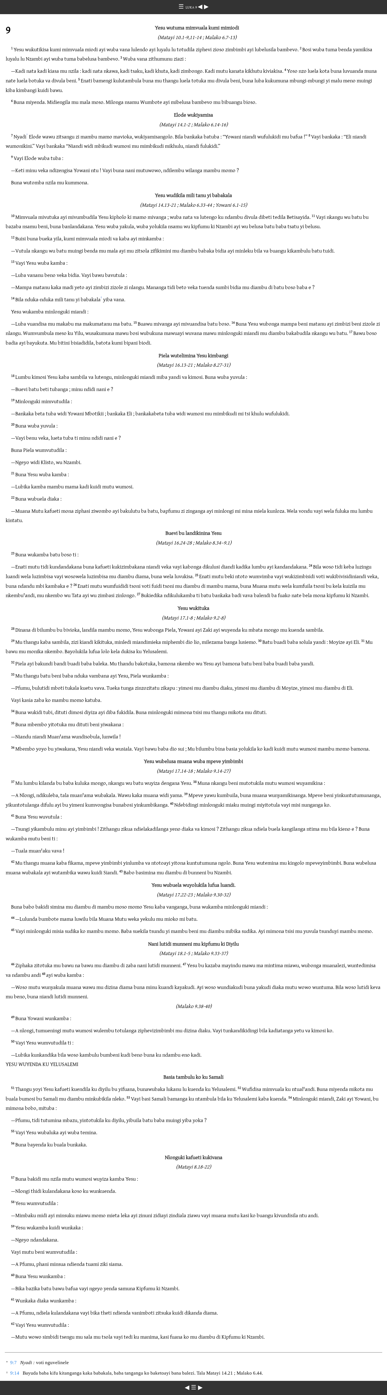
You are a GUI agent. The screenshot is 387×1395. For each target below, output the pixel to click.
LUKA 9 (192, 7)
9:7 (13, 1362)
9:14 (14, 1373)
